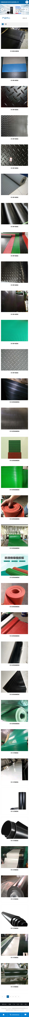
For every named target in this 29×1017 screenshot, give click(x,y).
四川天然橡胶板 (14, 753)
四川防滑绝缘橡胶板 (14, 402)
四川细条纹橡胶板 (14, 51)
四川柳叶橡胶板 (14, 80)
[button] (26, 2)
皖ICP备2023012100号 (17, 1010)
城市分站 (4, 1004)
